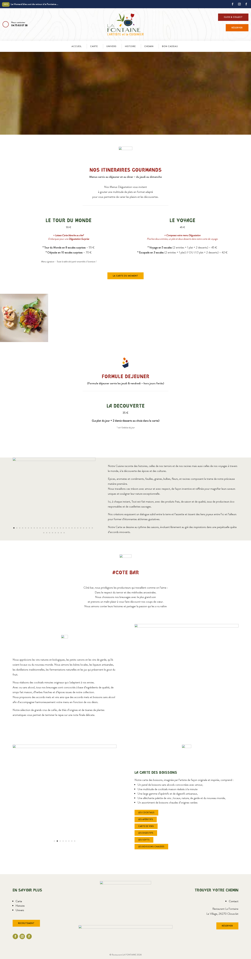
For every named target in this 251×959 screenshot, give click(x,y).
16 (57, 528)
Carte (19, 901)
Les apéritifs (145, 819)
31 (49, 532)
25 (83, 528)
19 (66, 528)
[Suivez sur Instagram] (239, 4)
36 (64, 532)
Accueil (77, 46)
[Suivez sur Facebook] (232, 4)
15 (54, 528)
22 (74, 528)
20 (69, 528)
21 (72, 528)
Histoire (20, 906)
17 (60, 528)
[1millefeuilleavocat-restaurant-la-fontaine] (54, 460)
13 (48, 528)
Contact (233, 901)
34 (58, 532)
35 (61, 532)
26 (86, 528)
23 (77, 528)
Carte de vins (146, 826)
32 (52, 532)
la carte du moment (125, 275)
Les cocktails (146, 812)
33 (55, 532)
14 (51, 528)
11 (43, 528)
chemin (149, 46)
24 (80, 528)
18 (63, 528)
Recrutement (26, 923)
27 (89, 528)
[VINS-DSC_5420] (187, 626)
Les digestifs (145, 833)
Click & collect (233, 17)
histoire (130, 46)
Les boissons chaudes (151, 846)
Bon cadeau (170, 46)
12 (45, 528)
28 (92, 528)
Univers (111, 46)
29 (43, 532)
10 (40, 528)
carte (94, 46)
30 (46, 532)
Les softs (144, 839)
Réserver (237, 27)
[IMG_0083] (65, 747)
